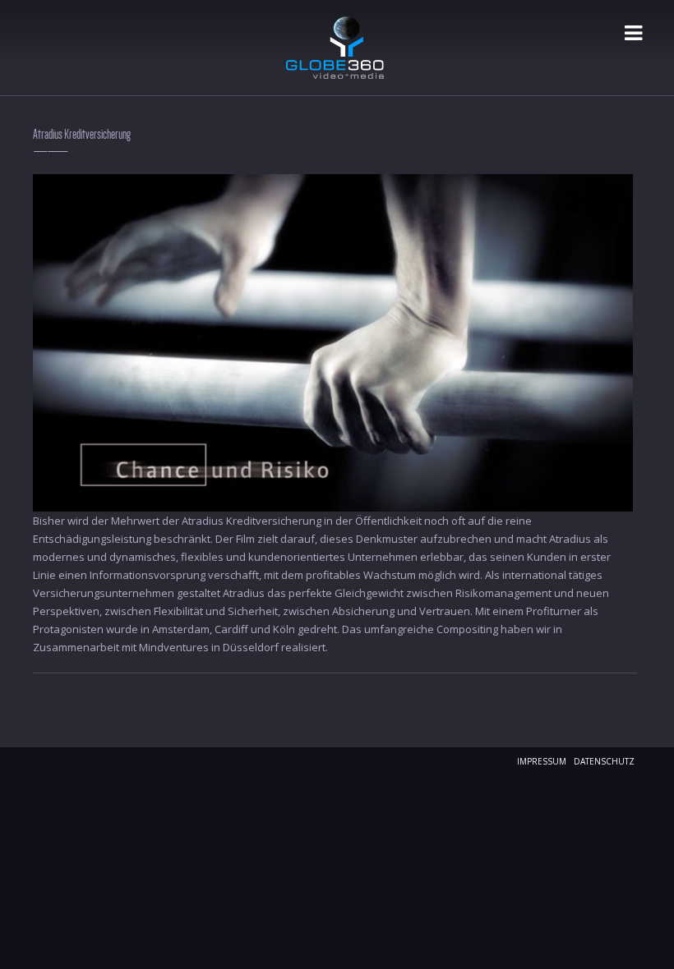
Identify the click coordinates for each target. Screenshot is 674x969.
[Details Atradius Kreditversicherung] (333, 341)
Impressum (541, 761)
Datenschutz (604, 761)
